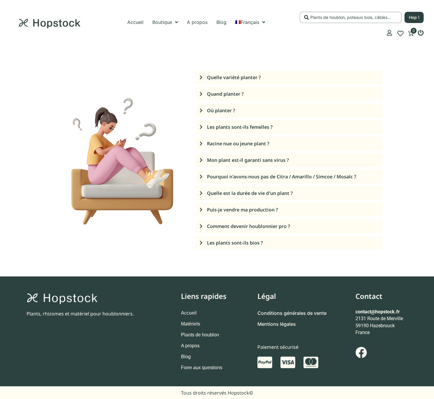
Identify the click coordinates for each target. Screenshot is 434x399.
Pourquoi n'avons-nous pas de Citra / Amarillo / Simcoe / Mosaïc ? (281, 176)
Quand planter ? (225, 94)
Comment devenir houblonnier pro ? (248, 226)
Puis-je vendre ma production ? (242, 209)
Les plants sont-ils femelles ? (240, 127)
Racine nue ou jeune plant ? (238, 143)
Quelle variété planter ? (234, 77)
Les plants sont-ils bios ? (235, 243)
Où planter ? (221, 110)
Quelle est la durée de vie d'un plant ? (250, 193)
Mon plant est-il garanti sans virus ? (248, 160)
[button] (289, 79)
